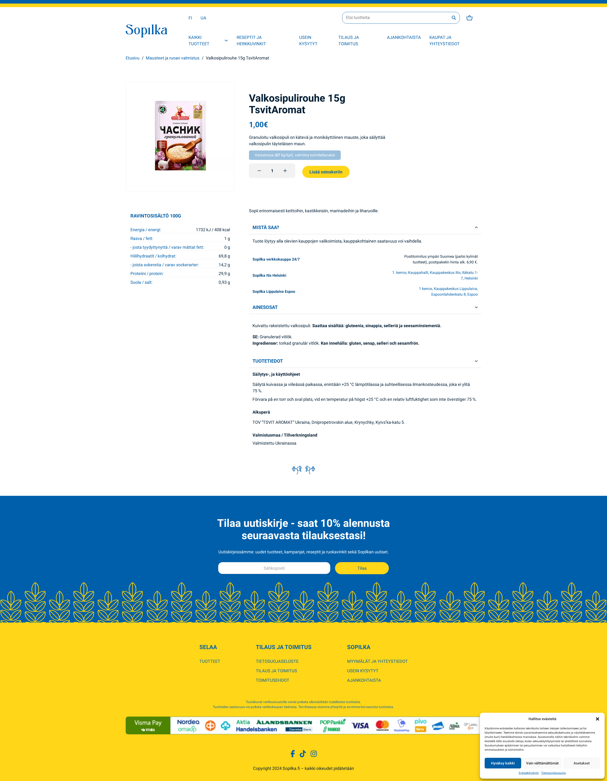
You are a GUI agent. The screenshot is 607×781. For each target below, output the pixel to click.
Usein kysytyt (308, 40)
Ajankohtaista (404, 37)
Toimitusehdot (272, 680)
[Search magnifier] (454, 17)
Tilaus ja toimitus (348, 40)
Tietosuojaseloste (277, 661)
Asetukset (582, 763)
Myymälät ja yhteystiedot (377, 661)
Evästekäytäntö (529, 773)
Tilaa (362, 568)
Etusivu (132, 57)
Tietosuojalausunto (553, 773)
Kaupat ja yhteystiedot (444, 40)
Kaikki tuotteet (199, 40)
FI (190, 17)
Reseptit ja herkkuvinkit (251, 40)
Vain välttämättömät (542, 763)
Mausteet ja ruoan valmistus (172, 57)
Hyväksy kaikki (503, 763)
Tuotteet (209, 661)
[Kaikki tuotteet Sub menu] (226, 40)
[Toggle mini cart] (469, 17)
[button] (597, 719)
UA (203, 17)
